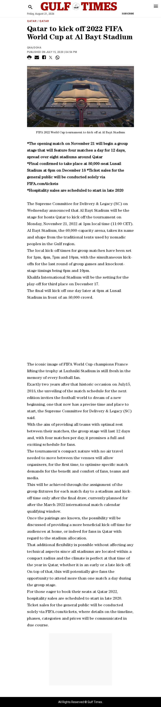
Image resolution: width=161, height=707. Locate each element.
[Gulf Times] (79, 10)
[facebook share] (44, 58)
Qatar (32, 21)
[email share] (37, 58)
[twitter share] (50, 57)
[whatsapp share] (58, 57)
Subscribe (128, 14)
